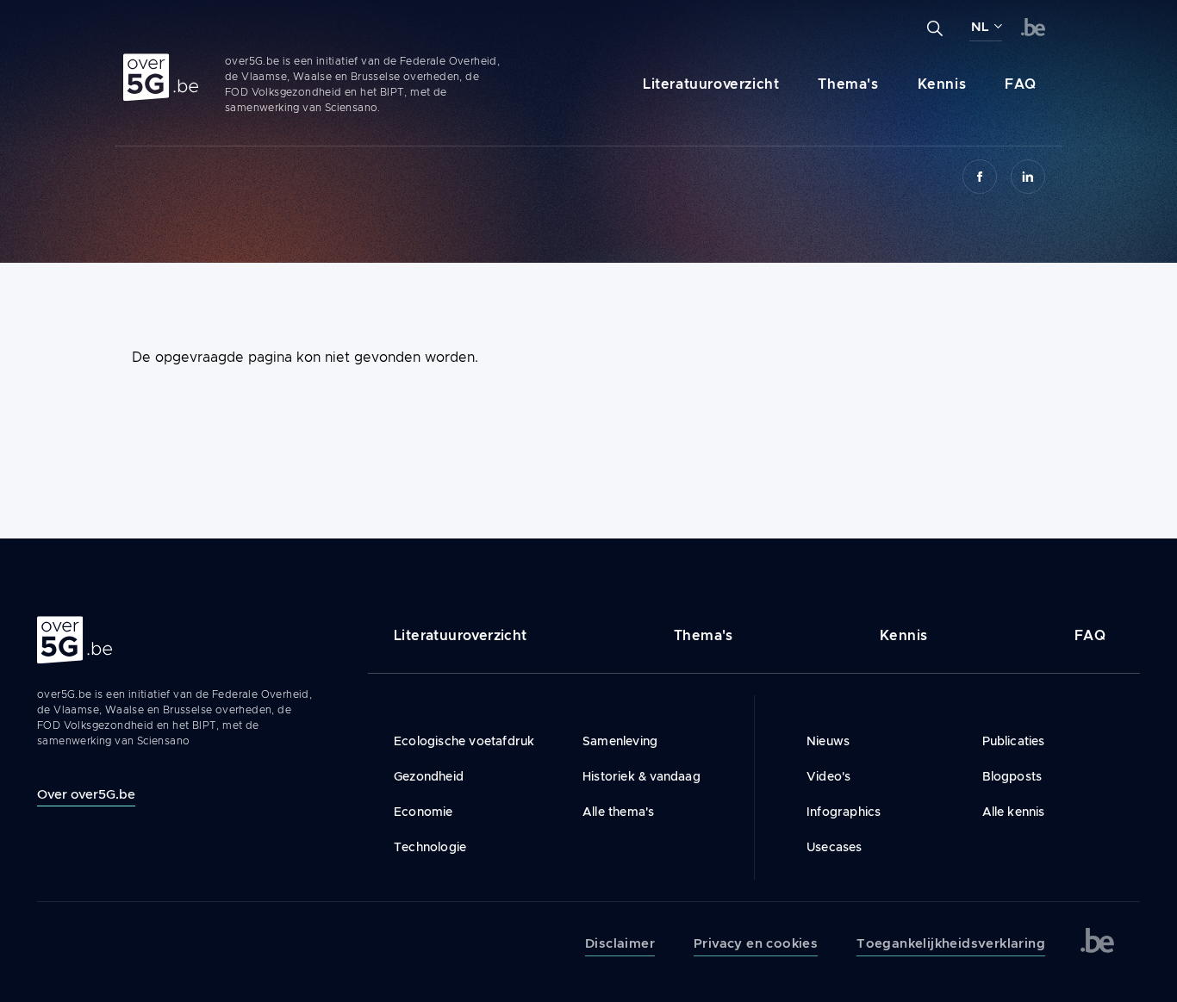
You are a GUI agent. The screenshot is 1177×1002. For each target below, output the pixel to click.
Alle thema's (618, 811)
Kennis (942, 84)
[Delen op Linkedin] (1028, 176)
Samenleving (619, 741)
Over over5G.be (86, 794)
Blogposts (1012, 776)
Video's (828, 776)
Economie (423, 811)
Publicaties (1013, 741)
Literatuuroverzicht (711, 84)
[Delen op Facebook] (979, 176)
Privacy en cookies (756, 943)
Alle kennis (1013, 811)
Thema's (848, 84)
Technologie (430, 847)
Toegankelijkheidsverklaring (950, 943)
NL (980, 26)
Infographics (843, 811)
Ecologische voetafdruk (464, 741)
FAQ (1021, 84)
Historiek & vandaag (641, 776)
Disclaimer (620, 943)
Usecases (834, 847)
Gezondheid (429, 776)
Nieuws (828, 741)
